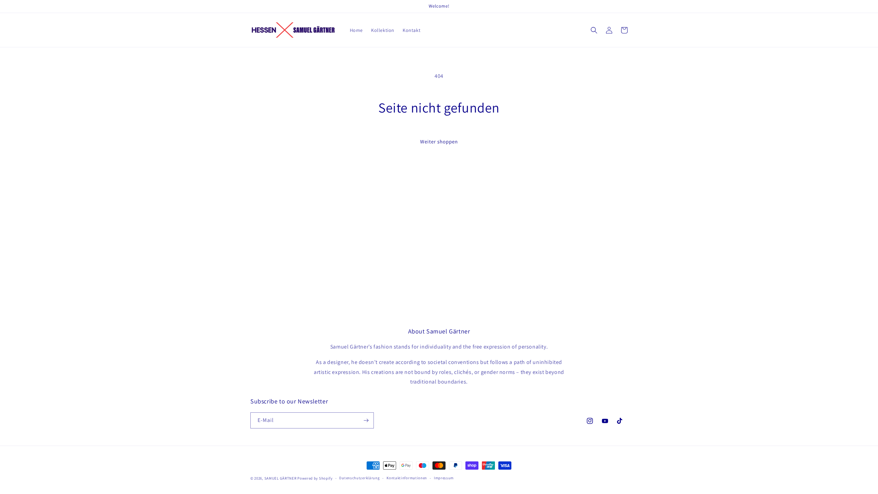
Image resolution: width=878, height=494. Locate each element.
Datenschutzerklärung (359, 477)
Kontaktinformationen (407, 477)
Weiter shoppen (439, 141)
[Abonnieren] (365, 420)
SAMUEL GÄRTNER (280, 478)
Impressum (444, 477)
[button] (594, 30)
